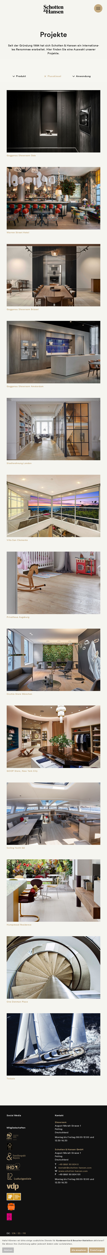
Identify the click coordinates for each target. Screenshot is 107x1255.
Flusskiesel (54, 76)
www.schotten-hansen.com (73, 1171)
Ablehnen (8, 1250)
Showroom (60, 1122)
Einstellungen (96, 1250)
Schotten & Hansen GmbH (69, 1149)
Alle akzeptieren (79, 1250)
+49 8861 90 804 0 (69, 1164)
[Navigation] (98, 8)
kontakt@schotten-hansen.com (75, 1167)
